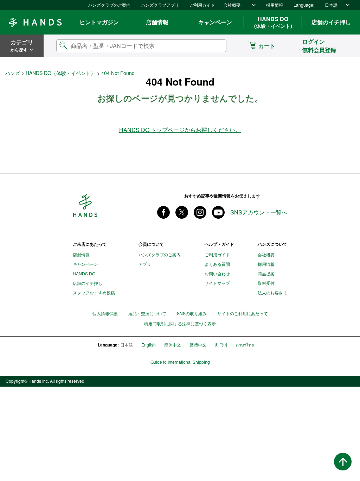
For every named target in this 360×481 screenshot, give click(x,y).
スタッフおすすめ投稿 (94, 292)
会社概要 (232, 5)
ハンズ (12, 72)
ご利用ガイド (202, 5)
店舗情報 (157, 22)
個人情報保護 (105, 313)
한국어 (221, 345)
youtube (218, 212)
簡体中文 (172, 345)
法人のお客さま (272, 292)
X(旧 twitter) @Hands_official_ (181, 212)
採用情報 (274, 5)
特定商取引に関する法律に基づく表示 (180, 323)
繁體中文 (197, 345)
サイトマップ (217, 283)
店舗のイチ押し (331, 22)
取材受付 (266, 283)
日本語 (331, 5)
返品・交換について (147, 313)
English (148, 345)
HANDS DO (273, 22)
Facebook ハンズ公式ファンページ (163, 212)
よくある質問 (217, 264)
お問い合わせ (217, 273)
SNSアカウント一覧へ (258, 212)
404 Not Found (118, 72)
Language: (304, 5)
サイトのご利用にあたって (242, 313)
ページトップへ (343, 461)
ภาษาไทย (245, 345)
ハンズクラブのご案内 (109, 5)
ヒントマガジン (99, 22)
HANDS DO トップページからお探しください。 (180, 130)
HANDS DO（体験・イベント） (61, 72)
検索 (215, 46)
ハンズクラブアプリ (160, 5)
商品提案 (266, 273)
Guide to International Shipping (180, 362)
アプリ (145, 264)
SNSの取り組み (192, 313)
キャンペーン (215, 22)
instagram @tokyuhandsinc (200, 212)
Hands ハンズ (35, 22)
